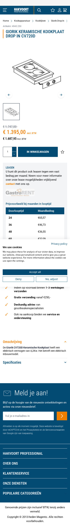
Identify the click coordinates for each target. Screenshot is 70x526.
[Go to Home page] (21, 10)
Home (6, 21)
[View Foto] (11, 111)
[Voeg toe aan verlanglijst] (62, 152)
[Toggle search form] (39, 10)
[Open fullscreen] (35, 73)
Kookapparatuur (22, 21)
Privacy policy (59, 243)
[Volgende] (61, 95)
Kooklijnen (41, 21)
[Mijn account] (59, 10)
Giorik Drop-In (57, 21)
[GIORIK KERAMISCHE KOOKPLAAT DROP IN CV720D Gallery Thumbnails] (11, 111)
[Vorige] (9, 95)
